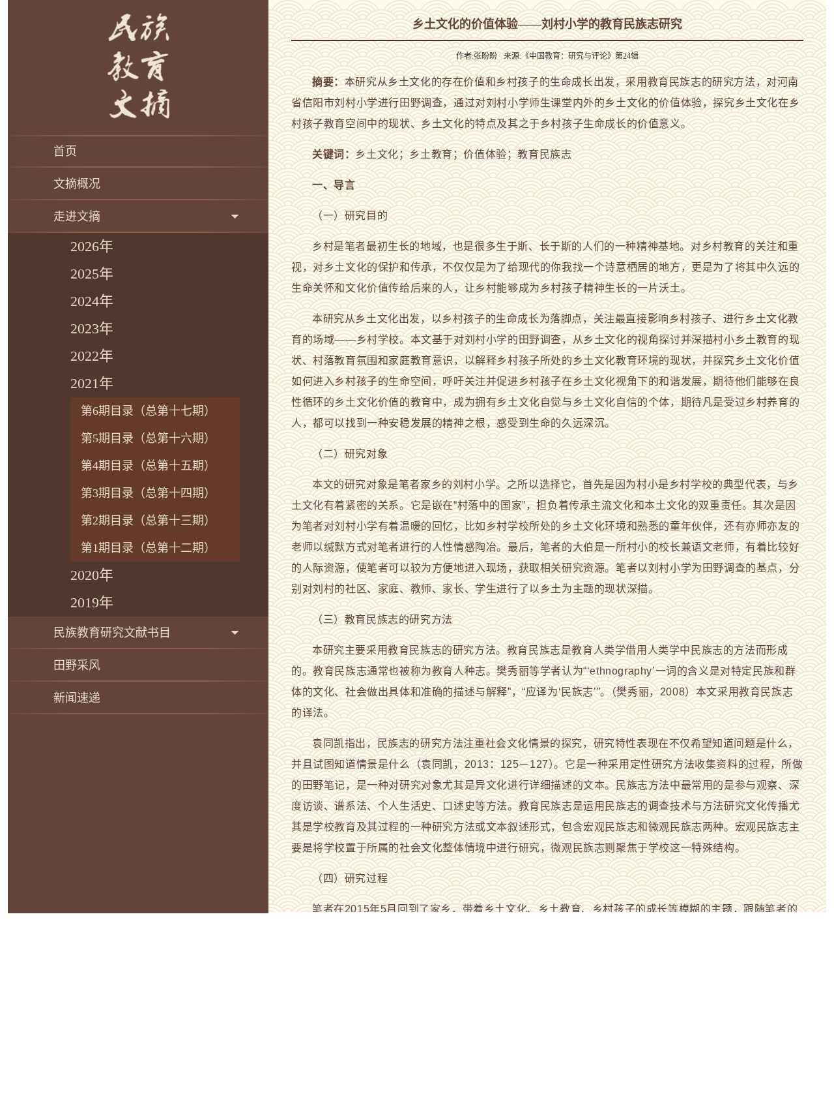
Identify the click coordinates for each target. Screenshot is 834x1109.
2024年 (91, 301)
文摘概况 (76, 183)
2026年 (91, 246)
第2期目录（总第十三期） (148, 520)
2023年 (91, 328)
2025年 (91, 274)
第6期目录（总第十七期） (148, 411)
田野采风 (76, 665)
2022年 (91, 356)
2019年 (91, 602)
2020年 (91, 575)
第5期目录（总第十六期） (148, 438)
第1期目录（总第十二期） (148, 547)
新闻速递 (76, 698)
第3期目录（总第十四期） (148, 493)
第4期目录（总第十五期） (148, 465)
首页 (65, 151)
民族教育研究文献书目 (112, 632)
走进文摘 (76, 216)
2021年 (91, 383)
